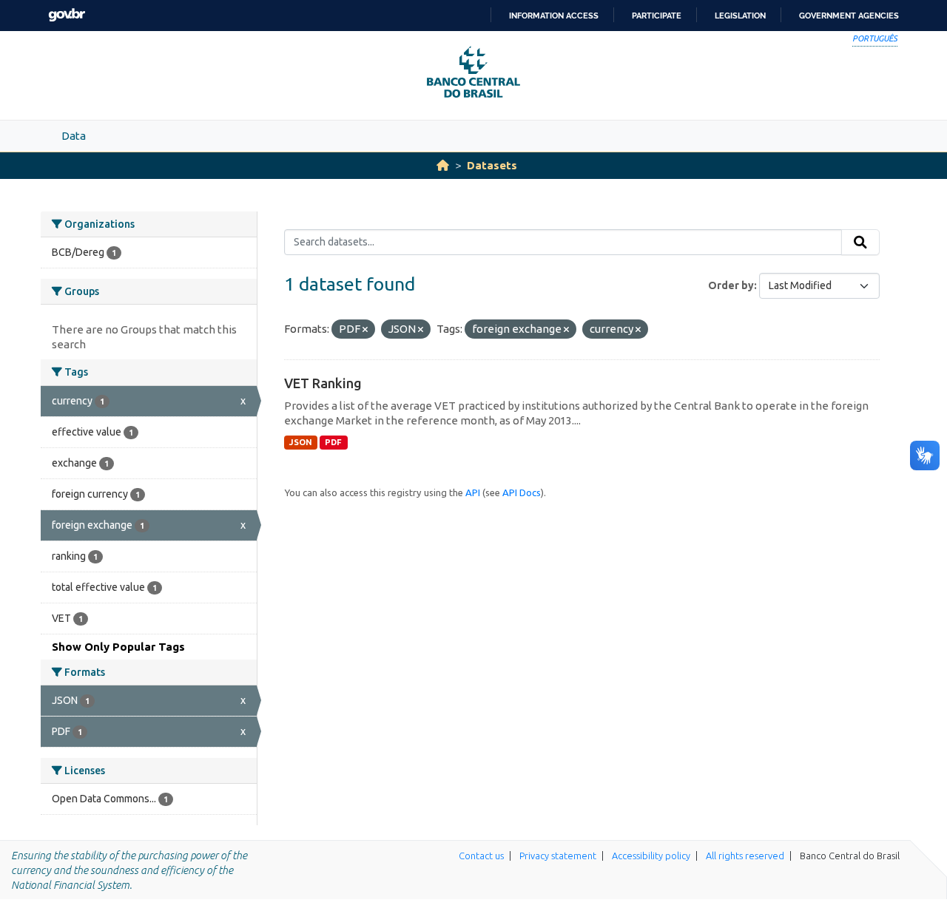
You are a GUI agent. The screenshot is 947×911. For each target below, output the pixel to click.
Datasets (492, 165)
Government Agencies (849, 15)
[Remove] (365, 329)
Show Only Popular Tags (118, 646)
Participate (656, 15)
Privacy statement (557, 855)
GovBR (66, 15)
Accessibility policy (651, 855)
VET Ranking (323, 383)
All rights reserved (745, 855)
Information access (554, 15)
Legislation (740, 15)
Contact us (481, 855)
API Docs (521, 492)
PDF (333, 442)
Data (73, 135)
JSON (300, 442)
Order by (731, 285)
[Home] (443, 165)
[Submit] (860, 242)
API (472, 492)
